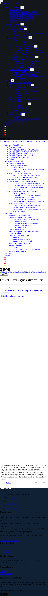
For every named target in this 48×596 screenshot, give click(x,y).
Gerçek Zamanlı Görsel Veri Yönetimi (26, 175)
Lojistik (16, 247)
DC (5, 548)
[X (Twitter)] (9, 270)
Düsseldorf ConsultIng (12, 145)
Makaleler (7, 253)
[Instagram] (4, 270)
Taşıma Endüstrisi (15, 245)
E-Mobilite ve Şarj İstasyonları (24, 199)
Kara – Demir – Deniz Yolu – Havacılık (27, 249)
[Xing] (6, 595)
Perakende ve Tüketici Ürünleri (20, 215)
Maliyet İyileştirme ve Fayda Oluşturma (27, 195)
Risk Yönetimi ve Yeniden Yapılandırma (27, 185)
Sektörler (7, 213)
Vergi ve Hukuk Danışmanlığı (19, 179)
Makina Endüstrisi (19, 227)
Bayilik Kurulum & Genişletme (24, 207)
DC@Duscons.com (11, 504)
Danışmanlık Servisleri (12, 161)
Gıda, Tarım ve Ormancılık (18, 235)
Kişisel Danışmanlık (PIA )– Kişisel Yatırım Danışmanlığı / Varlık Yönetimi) (28, 188)
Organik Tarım (18, 237)
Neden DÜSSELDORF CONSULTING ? (24, 151)
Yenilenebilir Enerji (20, 221)
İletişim (7, 255)
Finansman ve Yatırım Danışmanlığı (21, 181)
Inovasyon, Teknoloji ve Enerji (20, 217)
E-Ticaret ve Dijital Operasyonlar (25, 177)
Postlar (8, 287)
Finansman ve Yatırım (16, 229)
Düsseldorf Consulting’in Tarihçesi (21, 153)
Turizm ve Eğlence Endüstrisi (19, 243)
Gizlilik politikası (6, 574)
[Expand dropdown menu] (22, 145)
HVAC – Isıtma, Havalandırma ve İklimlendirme (30, 201)
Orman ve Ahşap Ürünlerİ (22, 241)
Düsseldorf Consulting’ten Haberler (21, 155)
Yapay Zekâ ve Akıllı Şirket (18, 173)
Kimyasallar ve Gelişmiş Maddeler (25, 223)
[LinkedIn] (1, 270)
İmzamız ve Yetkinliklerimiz (19, 157)
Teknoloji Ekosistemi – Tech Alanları (22, 191)
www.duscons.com (11, 508)
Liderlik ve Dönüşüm (16, 165)
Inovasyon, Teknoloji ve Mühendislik (26, 219)
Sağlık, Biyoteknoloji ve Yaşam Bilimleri (23, 231)
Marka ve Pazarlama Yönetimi (19, 203)
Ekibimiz (12, 159)
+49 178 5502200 (10, 499)
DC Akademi (18, 167)
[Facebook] (6, 270)
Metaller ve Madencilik (21, 225)
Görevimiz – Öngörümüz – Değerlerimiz (23, 149)
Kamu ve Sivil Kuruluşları (18, 251)
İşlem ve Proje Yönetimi (21, 193)
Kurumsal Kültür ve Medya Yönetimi (26, 205)
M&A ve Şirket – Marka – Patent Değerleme (29, 183)
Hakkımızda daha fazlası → (10, 541)
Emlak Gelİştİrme (15, 233)
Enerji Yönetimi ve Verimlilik (23, 197)
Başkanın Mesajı (15, 147)
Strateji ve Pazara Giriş (17, 163)
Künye (2, 572)
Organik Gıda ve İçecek (21, 239)
